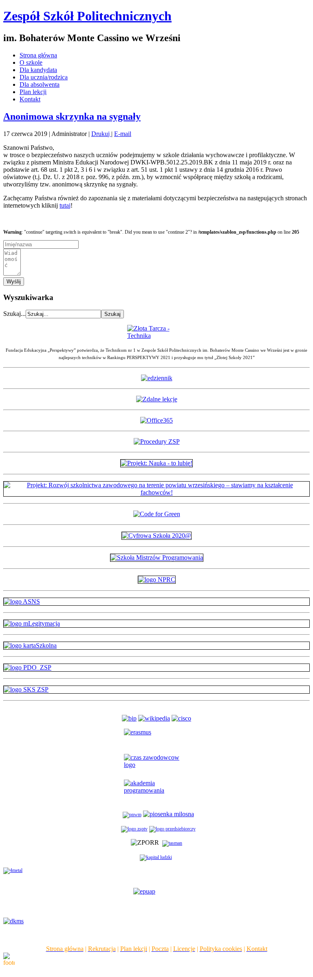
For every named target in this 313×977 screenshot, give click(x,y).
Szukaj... (14, 313)
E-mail (122, 133)
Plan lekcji (33, 91)
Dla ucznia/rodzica (44, 77)
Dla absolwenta (40, 84)
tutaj (65, 205)
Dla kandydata (38, 69)
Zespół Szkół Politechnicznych (87, 16)
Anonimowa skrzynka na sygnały (72, 116)
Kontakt (30, 99)
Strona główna (38, 55)
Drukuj (101, 133)
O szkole (31, 62)
